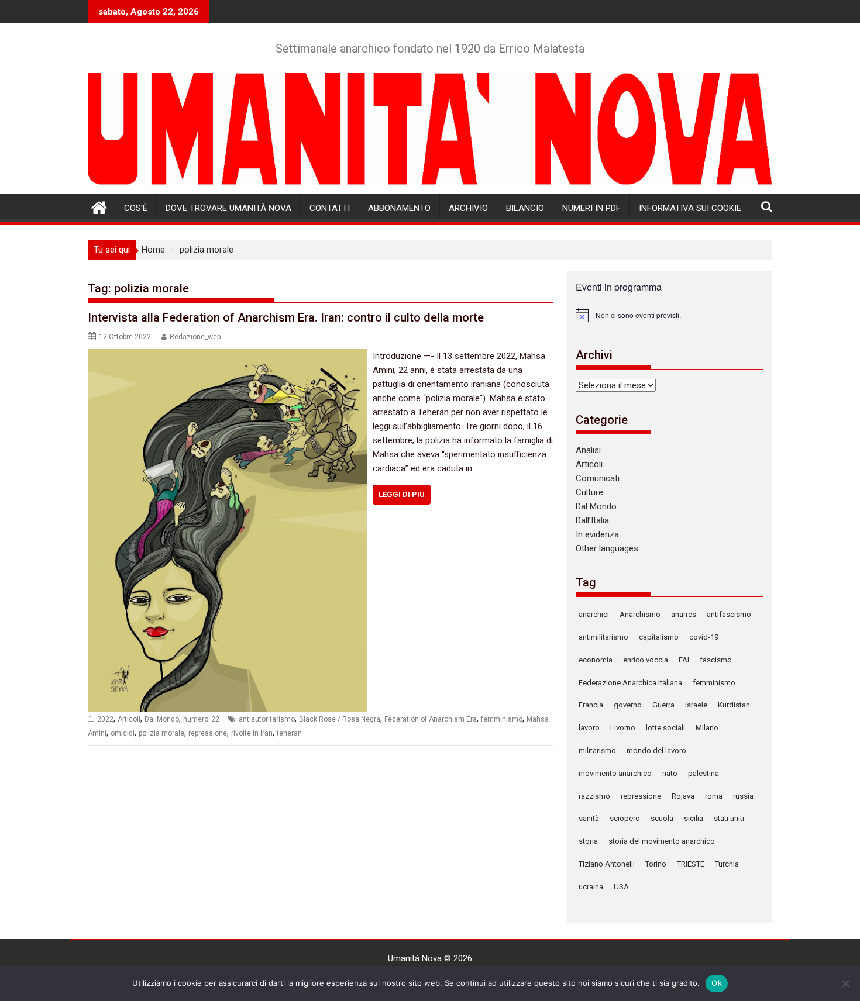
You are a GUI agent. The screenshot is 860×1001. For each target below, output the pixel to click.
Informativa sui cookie (690, 208)
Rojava (683, 796)
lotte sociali (665, 727)
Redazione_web (195, 337)
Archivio (468, 208)
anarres (683, 614)
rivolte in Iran (252, 733)
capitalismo (659, 637)
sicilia (693, 818)
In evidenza (597, 534)
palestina (703, 773)
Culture (589, 492)
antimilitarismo (603, 637)
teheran (289, 733)
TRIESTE (690, 864)
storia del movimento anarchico (661, 841)
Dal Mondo (162, 719)
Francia (591, 704)
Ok (716, 983)
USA (621, 886)
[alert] (669, 315)
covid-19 (703, 637)
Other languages (607, 548)
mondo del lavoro (656, 750)
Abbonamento (399, 208)
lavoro (589, 727)
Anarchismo (640, 614)
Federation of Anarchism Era (430, 719)
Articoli (129, 719)
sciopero (625, 818)
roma (714, 796)
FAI (684, 659)
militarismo (597, 750)
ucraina (591, 886)
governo (628, 704)
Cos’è (135, 208)
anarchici (594, 614)
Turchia (727, 864)
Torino (655, 864)
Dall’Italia (592, 520)
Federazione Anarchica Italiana (630, 682)
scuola (662, 818)
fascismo (716, 659)
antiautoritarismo (267, 719)
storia (588, 841)
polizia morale (161, 733)
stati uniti (729, 818)
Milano (707, 727)
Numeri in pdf (591, 208)
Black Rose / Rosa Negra (339, 719)
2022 (105, 719)
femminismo (501, 719)
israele (696, 704)
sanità (589, 818)
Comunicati (598, 478)
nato (669, 773)
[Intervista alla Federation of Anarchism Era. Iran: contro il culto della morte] (227, 356)
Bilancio (525, 208)
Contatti (329, 208)
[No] (845, 983)
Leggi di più (402, 494)
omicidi (123, 733)
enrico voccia (645, 659)
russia (743, 796)
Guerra (663, 704)
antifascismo (729, 614)
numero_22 (201, 719)
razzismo (594, 796)
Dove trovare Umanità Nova (228, 208)
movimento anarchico (615, 773)
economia (596, 659)
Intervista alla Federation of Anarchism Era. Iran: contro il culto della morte (286, 317)
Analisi (588, 450)
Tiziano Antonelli (607, 864)
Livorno (622, 727)
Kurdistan (734, 704)
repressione (207, 733)
